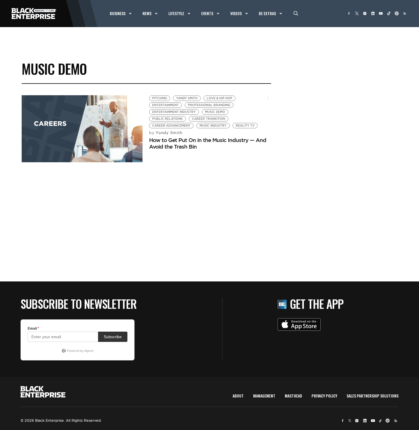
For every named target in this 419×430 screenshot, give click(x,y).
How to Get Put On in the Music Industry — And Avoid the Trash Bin (207, 143)
